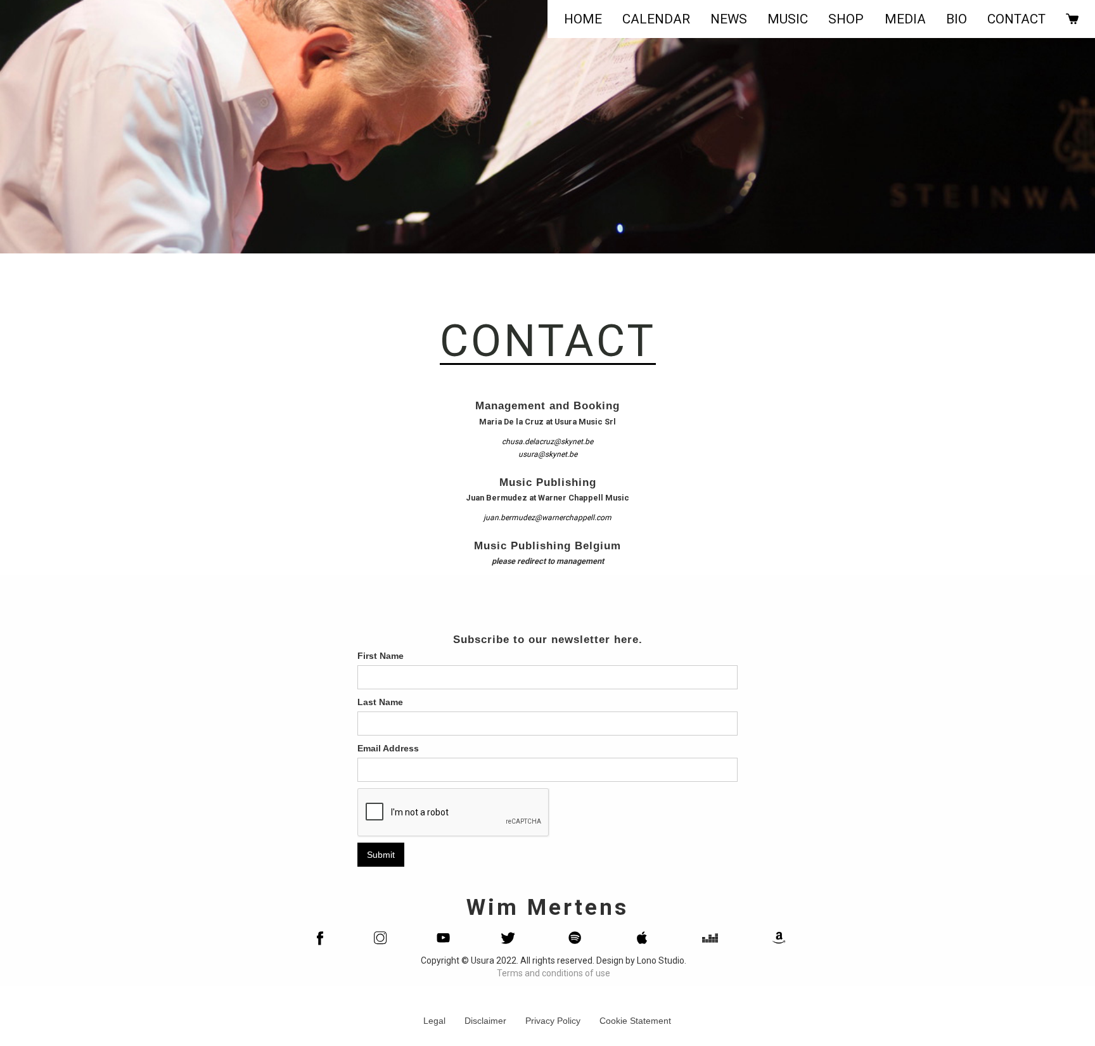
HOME (583, 19)
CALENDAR (656, 19)
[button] (728, 19)
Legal (434, 1021)
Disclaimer (485, 1021)
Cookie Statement (635, 1021)
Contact (1016, 19)
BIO (956, 19)
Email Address (388, 748)
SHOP (846, 19)
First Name (380, 656)
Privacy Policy (552, 1021)
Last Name (380, 702)
